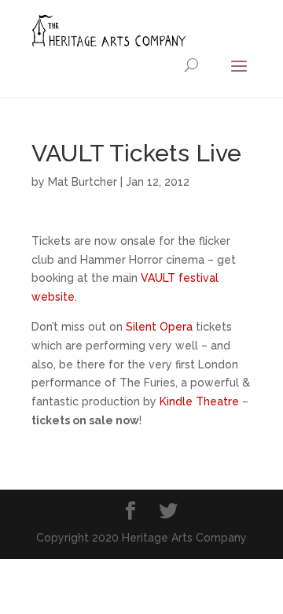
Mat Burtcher (82, 182)
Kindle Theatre (199, 401)
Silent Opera (159, 326)
